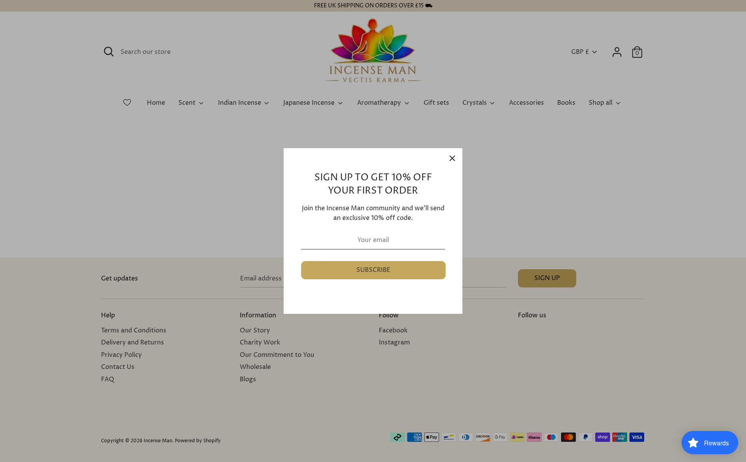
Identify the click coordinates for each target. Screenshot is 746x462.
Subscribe (373, 270)
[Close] (452, 158)
